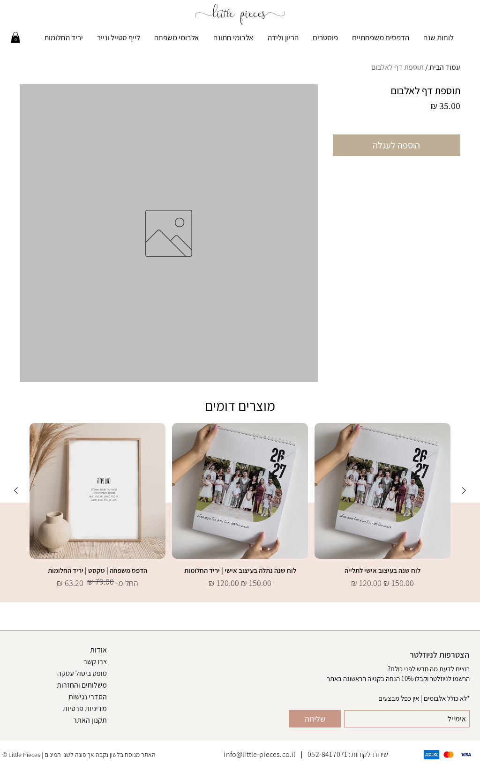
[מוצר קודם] (464, 490)
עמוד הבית (444, 67)
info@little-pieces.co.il (259, 754)
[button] (15, 37)
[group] (240, 506)
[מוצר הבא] (16, 490)
